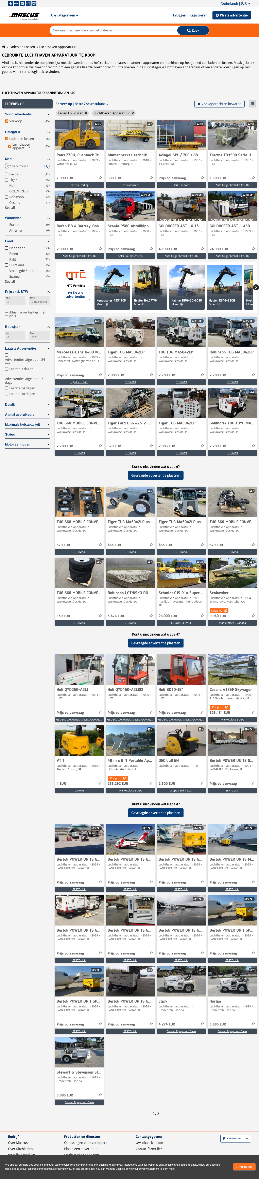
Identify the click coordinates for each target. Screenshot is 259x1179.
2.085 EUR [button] (116, 375)
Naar (32, 333)
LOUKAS (79, 790)
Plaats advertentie (234, 15)
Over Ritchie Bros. (21, 1149)
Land (9, 241)
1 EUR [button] (61, 784)
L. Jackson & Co (79, 382)
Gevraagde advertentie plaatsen (155, 475)
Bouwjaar (12, 327)
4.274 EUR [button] (167, 1024)
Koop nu (217, 610)
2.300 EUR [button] (167, 784)
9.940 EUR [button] (218, 616)
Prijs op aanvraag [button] (172, 178)
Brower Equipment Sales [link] (181, 1031)
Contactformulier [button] (149, 1149)
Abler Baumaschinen (130, 256)
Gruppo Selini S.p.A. (181, 790)
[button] (27, 103)
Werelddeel (13, 218)
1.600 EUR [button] (218, 178)
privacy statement (149, 1168)
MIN (8, 298)
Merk (9, 159)
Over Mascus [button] (18, 1142)
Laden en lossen (22, 47)
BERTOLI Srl (232, 790)
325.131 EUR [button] (220, 713)
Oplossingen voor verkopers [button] (85, 1142)
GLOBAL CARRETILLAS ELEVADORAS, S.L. (80, 719)
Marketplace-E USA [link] (232, 719)
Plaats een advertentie (81, 1149)
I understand (244, 1166)
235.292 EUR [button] (118, 784)
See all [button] (10, 207)
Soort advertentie (18, 114)
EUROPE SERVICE (181, 623)
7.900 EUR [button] (65, 178)
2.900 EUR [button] (65, 249)
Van (8, 333)
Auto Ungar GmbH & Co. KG (232, 185)
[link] (79, 135)
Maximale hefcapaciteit (22, 424)
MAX (32, 298)
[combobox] (223, 1138)
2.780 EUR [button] (167, 375)
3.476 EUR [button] (116, 616)
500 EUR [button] (114, 178)
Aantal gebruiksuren (20, 414)
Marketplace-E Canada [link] (232, 623)
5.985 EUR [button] (218, 1024)
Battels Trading (79, 185)
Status (10, 434)
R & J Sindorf (181, 185)
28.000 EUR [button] (168, 616)
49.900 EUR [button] (168, 249)
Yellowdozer (130, 185)
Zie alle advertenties (75, 294)
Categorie (12, 132)
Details (10, 404)
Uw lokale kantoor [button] (149, 1142)
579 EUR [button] (114, 446)
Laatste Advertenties (21, 348)
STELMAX (130, 382)
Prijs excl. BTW (16, 291)
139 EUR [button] (63, 616)
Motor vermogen (17, 444)
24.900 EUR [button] (219, 249)
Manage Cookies (115, 1168)
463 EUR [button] (114, 545)
